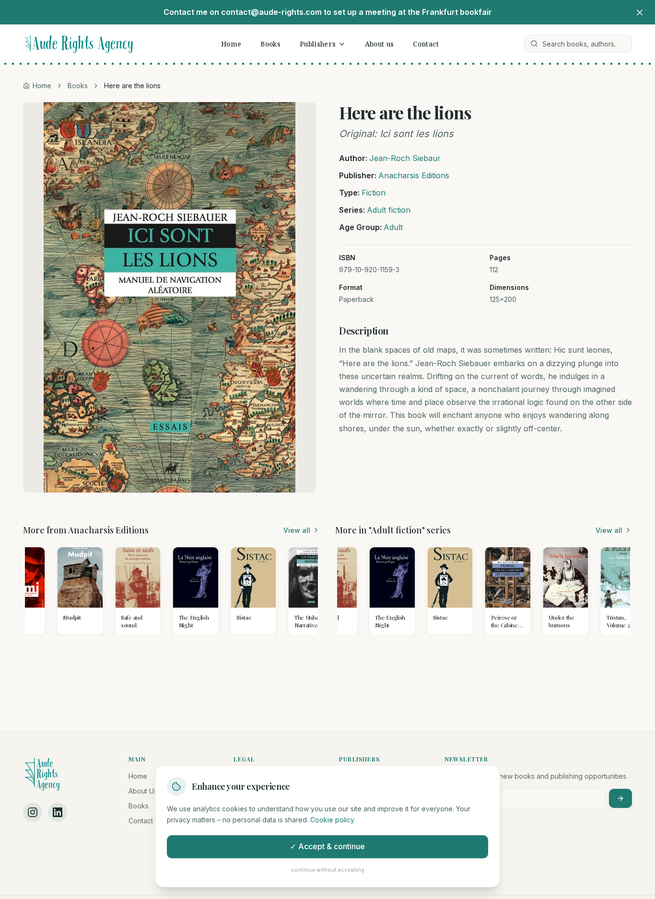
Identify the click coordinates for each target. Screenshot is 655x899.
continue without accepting (327, 869)
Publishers (318, 43)
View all (296, 530)
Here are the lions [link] (132, 85)
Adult (393, 227)
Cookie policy (332, 820)
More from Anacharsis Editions (86, 530)
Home (231, 43)
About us (379, 43)
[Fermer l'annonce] (639, 12)
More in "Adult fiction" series (393, 530)
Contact (426, 43)
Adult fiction (388, 210)
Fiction (374, 192)
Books (270, 43)
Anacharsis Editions (413, 175)
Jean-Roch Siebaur (405, 158)
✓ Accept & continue (327, 846)
